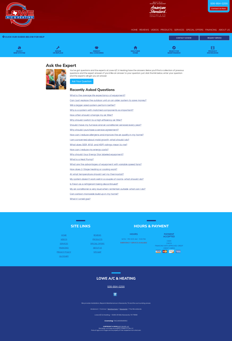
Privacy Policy (64, 252)
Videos (155, 29)
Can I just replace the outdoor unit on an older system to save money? (108, 100)
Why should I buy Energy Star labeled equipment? (96, 154)
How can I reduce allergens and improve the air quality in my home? (107, 134)
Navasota (123, 309)
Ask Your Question (81, 81)
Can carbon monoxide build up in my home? (94, 193)
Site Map (97, 252)
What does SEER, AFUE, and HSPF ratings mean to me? (98, 144)
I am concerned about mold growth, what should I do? (99, 139)
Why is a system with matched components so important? (101, 110)
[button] (184, 37)
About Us (224, 29)
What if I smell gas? (80, 198)
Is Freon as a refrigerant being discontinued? (94, 183)
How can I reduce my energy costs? (89, 149)
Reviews (144, 29)
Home (134, 29)
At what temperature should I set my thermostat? (97, 174)
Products (166, 29)
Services (179, 29)
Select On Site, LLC (123, 326)
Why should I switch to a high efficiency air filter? (96, 119)
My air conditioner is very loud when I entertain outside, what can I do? (107, 188)
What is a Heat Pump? (82, 159)
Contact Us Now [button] (218, 8)
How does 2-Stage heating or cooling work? (93, 169)
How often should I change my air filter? (91, 115)
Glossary (64, 256)
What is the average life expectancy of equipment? (97, 95)
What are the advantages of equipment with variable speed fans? (106, 164)
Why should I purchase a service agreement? (94, 129)
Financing (211, 29)
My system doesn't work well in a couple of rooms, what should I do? (107, 179)
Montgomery (113, 309)
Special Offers (194, 29)
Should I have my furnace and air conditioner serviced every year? (105, 124)
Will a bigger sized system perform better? (92, 105)
